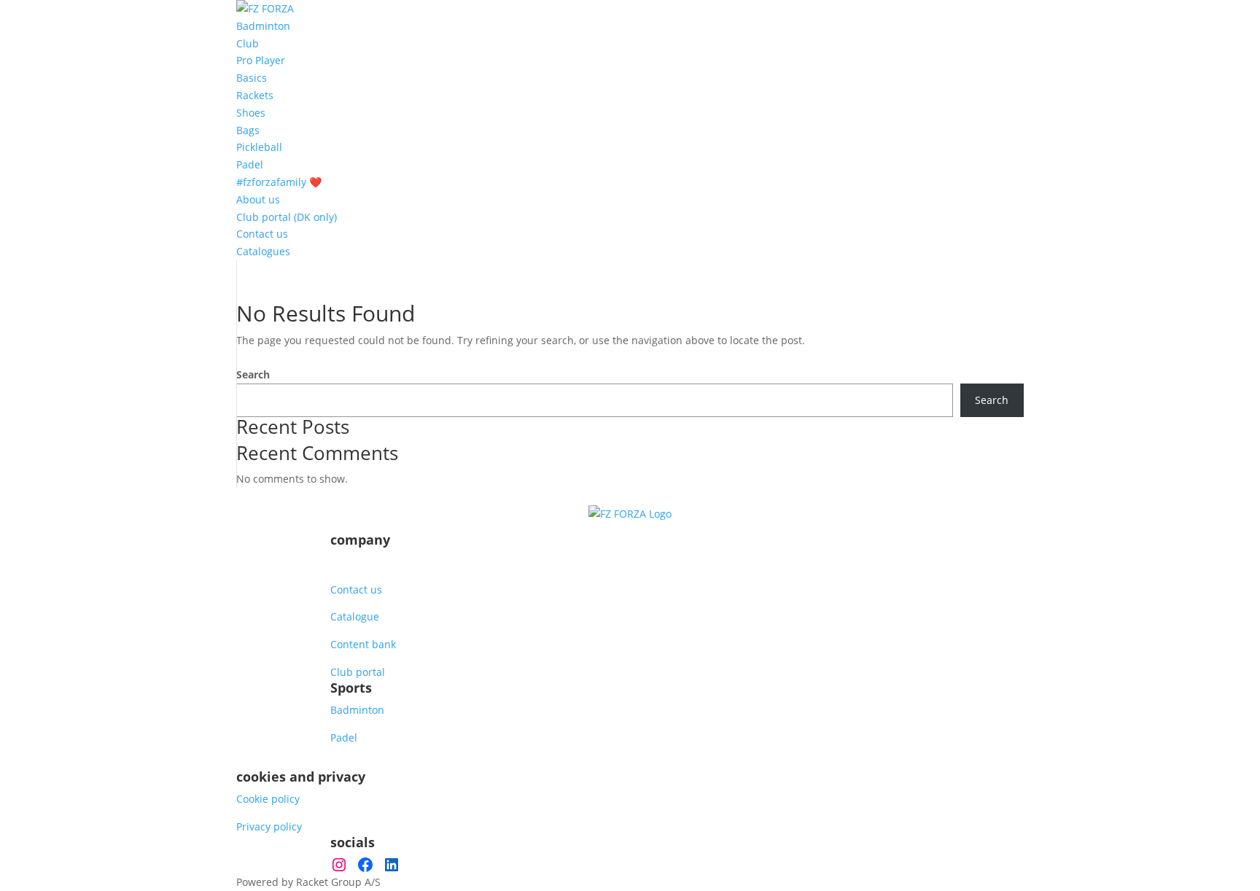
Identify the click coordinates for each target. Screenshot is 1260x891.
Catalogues (263, 251)
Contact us (262, 234)
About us (258, 199)
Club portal (357, 672)
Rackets (254, 95)
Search (253, 374)
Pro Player (260, 60)
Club (247, 43)
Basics (251, 78)
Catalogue (354, 616)
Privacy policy (269, 826)
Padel (249, 164)
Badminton (263, 26)
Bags (248, 130)
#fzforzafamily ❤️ (279, 182)
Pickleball (259, 147)
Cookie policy (268, 799)
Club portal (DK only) (286, 217)
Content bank (363, 644)
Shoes (250, 113)
